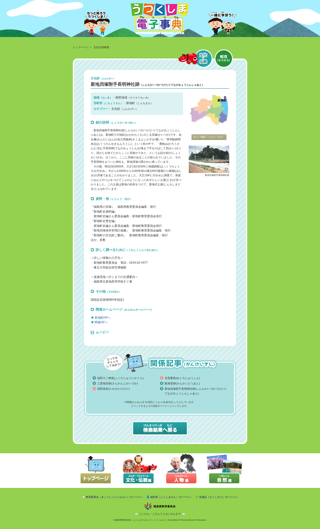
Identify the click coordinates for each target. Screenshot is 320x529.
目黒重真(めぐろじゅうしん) (182, 378)
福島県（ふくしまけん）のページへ (171, 496)
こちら (172, 513)
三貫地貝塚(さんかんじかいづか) (117, 383)
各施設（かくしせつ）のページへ (218, 496)
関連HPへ (101, 322)
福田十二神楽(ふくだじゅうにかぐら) (120, 378)
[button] (209, 159)
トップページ (80, 47)
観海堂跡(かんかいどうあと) (182, 383)
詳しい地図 (209, 137)
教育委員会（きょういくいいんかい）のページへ (114, 496)
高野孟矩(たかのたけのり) (113, 388)
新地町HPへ (103, 317)
